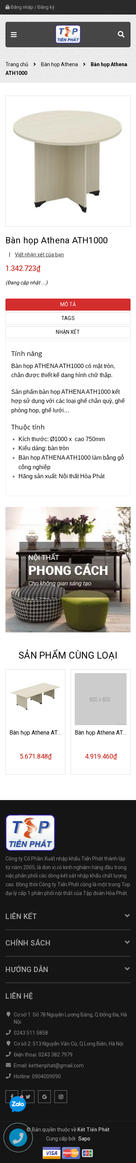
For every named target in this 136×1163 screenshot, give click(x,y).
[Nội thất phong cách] (68, 569)
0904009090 (46, 1076)
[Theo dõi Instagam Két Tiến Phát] (60, 1096)
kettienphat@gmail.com (56, 1065)
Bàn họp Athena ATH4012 (42, 732)
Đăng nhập (22, 7)
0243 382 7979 (55, 1055)
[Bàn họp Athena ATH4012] (35, 699)
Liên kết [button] (21, 916)
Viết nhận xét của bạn (39, 254)
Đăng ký (45, 7)
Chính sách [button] (27, 943)
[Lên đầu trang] (112, 1147)
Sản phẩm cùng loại (68, 655)
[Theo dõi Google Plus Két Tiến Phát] (44, 1096)
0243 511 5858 (31, 1033)
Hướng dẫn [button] (27, 969)
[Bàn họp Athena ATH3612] (101, 699)
